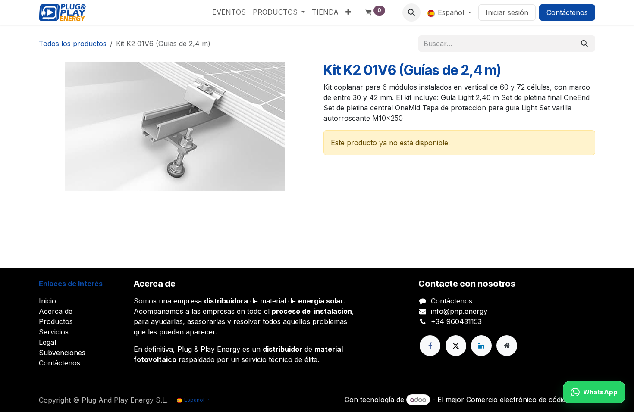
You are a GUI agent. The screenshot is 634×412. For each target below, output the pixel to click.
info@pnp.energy (459, 311)
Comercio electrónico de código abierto (530, 399)
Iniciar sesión (507, 12)
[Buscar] (584, 43)
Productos (56, 321)
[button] (411, 12)
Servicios (54, 332)
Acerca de (55, 311)
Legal (47, 342)
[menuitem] (229, 12)
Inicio (47, 301)
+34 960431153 (456, 321)
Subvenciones (62, 352)
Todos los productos (73, 43)
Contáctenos (567, 12)
